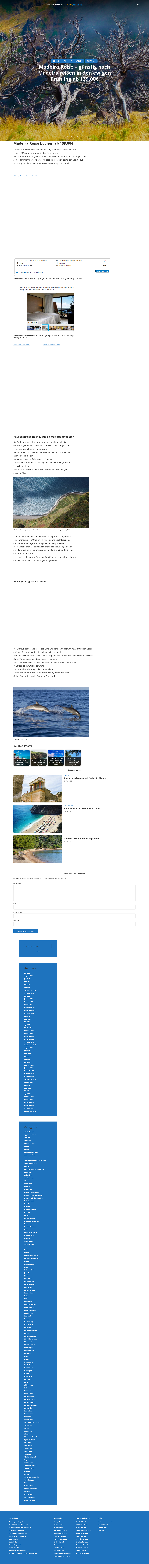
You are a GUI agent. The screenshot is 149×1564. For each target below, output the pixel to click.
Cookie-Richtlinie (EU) (61, 1556)
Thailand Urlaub (82, 1542)
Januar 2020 (28, 1033)
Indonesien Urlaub (60, 1533)
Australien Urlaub (60, 1530)
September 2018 (30, 1079)
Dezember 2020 (29, 1008)
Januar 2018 (28, 1100)
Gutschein (13, 1542)
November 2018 (29, 1074)
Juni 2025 (27, 982)
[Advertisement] (74, 218)
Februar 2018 (28, 1097)
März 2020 (27, 1028)
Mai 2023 (27, 996)
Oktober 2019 (29, 1042)
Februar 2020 (28, 1031)
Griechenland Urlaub (83, 1530)
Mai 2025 (27, 984)
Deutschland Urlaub (83, 1522)
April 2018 (27, 1094)
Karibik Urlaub (59, 1542)
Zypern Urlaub (59, 1551)
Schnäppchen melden (106, 1522)
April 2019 (27, 1059)
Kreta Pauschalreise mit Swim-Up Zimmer (85, 778)
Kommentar (17, 883)
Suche (38, 951)
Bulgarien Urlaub (82, 1553)
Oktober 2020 (29, 1013)
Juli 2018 (27, 1085)
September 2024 (30, 990)
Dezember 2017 (29, 1102)
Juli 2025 (27, 979)
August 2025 (28, 976)
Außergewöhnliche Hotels (18, 1525)
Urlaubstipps (68, 775)
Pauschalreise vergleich (54, 5)
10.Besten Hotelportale (17, 1551)
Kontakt (101, 1530)
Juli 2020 (27, 1016)
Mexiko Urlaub (59, 1548)
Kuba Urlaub (58, 1545)
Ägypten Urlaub (82, 1533)
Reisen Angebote (15, 1545)
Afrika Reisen (58, 1525)
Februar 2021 (28, 1002)
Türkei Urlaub (81, 1528)
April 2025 (27, 987)
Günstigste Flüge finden (18, 1522)
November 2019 (29, 1039)
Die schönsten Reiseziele (18, 1533)
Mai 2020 (27, 1022)
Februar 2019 (28, 1065)
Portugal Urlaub (60, 1536)
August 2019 (28, 1048)
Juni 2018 (27, 1088)
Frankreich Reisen (60, 1539)
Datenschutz (103, 1525)
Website (16, 920)
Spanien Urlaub (81, 1525)
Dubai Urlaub (81, 1551)
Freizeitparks (14, 1548)
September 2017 (30, 1111)
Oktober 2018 (29, 1077)
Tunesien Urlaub (82, 1545)
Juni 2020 (27, 1019)
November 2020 (29, 1010)
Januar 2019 (28, 1068)
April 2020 (27, 1025)
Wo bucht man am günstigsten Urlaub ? (23, 1553)
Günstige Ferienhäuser (17, 1536)
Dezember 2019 (29, 1036)
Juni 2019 (27, 1054)
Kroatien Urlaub (82, 1539)
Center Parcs (13, 1539)
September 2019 (30, 1045)
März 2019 (27, 1062)
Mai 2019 (27, 1056)
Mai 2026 (27, 973)
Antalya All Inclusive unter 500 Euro (82, 808)
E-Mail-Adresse (18, 912)
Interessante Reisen (16, 1530)
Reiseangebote (59, 61)
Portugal (91, 61)
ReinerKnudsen (71, 137)
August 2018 (28, 1082)
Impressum (102, 1528)
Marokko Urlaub (82, 1548)
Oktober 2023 (29, 993)
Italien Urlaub (81, 1536)
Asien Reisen (58, 1528)
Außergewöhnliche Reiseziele (20, 1528)
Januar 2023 (28, 999)
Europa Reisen (76, 61)
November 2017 (29, 1105)
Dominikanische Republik (63, 1553)
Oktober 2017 (29, 1108)
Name (15, 904)
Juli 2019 (27, 1051)
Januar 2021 (28, 1005)
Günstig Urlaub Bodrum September (82, 838)
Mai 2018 (27, 1091)
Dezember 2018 (29, 1071)
